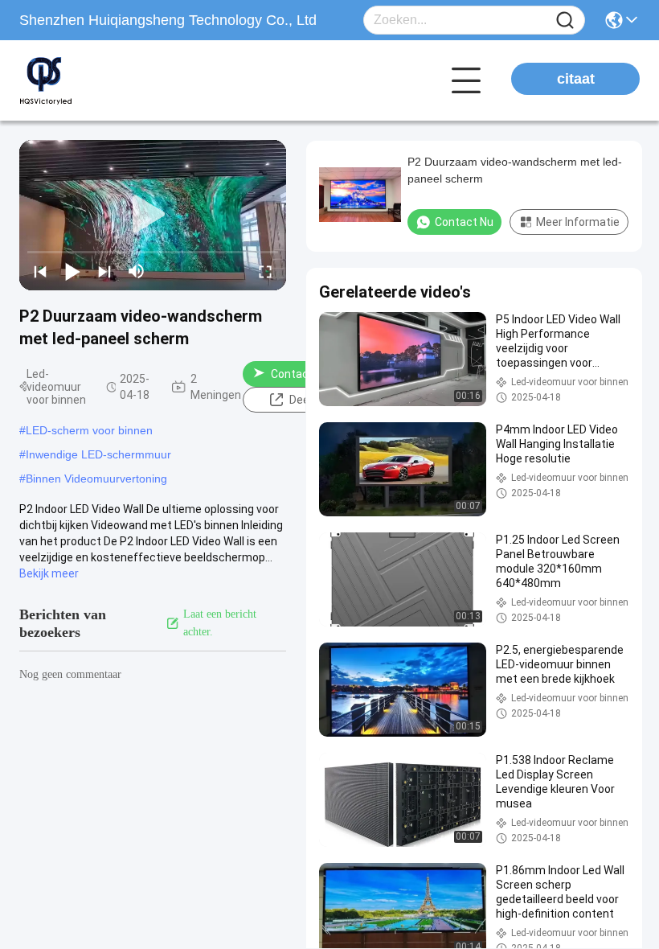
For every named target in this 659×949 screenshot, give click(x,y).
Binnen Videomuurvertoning (96, 478)
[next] (104, 271)
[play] (153, 215)
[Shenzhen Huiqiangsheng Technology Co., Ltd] (107, 80)
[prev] (40, 271)
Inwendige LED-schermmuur (98, 454)
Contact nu (300, 374)
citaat (576, 79)
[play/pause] (72, 271)
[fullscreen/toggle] (265, 271)
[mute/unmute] (137, 271)
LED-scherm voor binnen (89, 430)
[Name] (565, 20)
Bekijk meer (49, 573)
